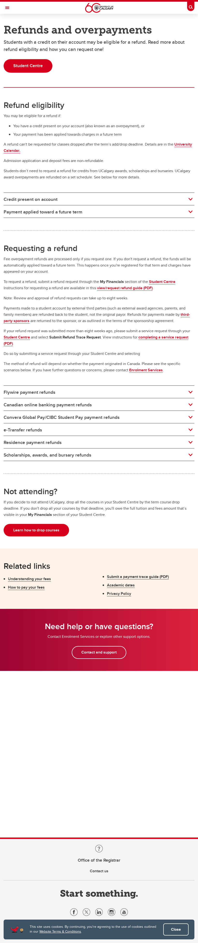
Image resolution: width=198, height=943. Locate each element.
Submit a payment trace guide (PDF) (138, 576)
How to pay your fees (26, 587)
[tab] (99, 199)
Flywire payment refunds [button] (29, 392)
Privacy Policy (119, 593)
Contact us (99, 871)
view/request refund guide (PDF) (125, 288)
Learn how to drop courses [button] (36, 530)
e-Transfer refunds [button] (23, 429)
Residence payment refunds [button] (33, 442)
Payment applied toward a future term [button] (43, 211)
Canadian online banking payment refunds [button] (48, 404)
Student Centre (162, 281)
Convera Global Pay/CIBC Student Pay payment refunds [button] (62, 417)
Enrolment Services (146, 370)
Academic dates (121, 585)
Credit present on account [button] (30, 199)
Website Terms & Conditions (60, 931)
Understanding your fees (29, 579)
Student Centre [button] (28, 66)
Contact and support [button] (99, 652)
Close (176, 929)
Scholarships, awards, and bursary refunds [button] (47, 454)
